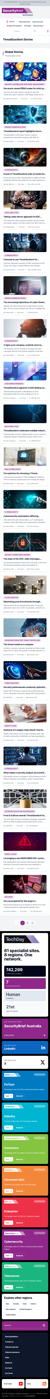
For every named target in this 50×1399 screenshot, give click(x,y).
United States (11, 1315)
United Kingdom (25, 1309)
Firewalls (27, 26)
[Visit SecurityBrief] (17, 1233)
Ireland (33, 1304)
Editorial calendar (11, 1347)
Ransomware (38, 26)
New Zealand (10, 1309)
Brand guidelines (11, 1336)
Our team (8, 1368)
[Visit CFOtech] (17, 1075)
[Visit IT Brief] (17, 1202)
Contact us (9, 1342)
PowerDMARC (30, 1396)
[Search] (34, 31)
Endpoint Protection (14, 26)
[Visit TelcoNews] (17, 1266)
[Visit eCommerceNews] (17, 1138)
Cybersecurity (37, 22)
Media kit (19, 1096)
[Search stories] (44, 1325)
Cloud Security (24, 22)
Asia (7, 1304)
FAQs (7, 1357)
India (25, 1304)
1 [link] (22, 923)
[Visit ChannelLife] (17, 1106)
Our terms (9, 1373)
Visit (7, 1096)
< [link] (17, 923)
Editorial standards (12, 1352)
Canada (16, 1304)
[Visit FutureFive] (17, 1170)
